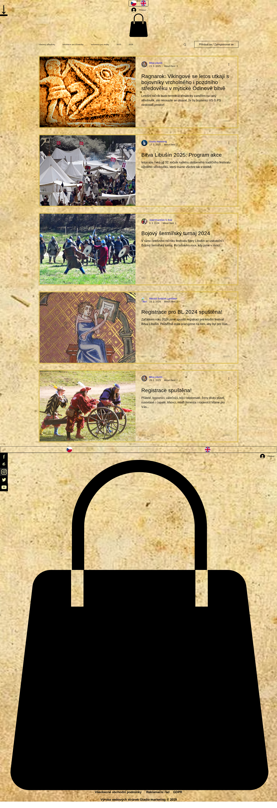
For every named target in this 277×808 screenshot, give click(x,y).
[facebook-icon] (138, 456)
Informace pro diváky (100, 44)
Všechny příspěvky (47, 44)
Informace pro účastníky (73, 44)
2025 (119, 44)
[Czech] (69, 450)
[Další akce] (230, 64)
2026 (131, 44)
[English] (207, 450)
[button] (138, 25)
